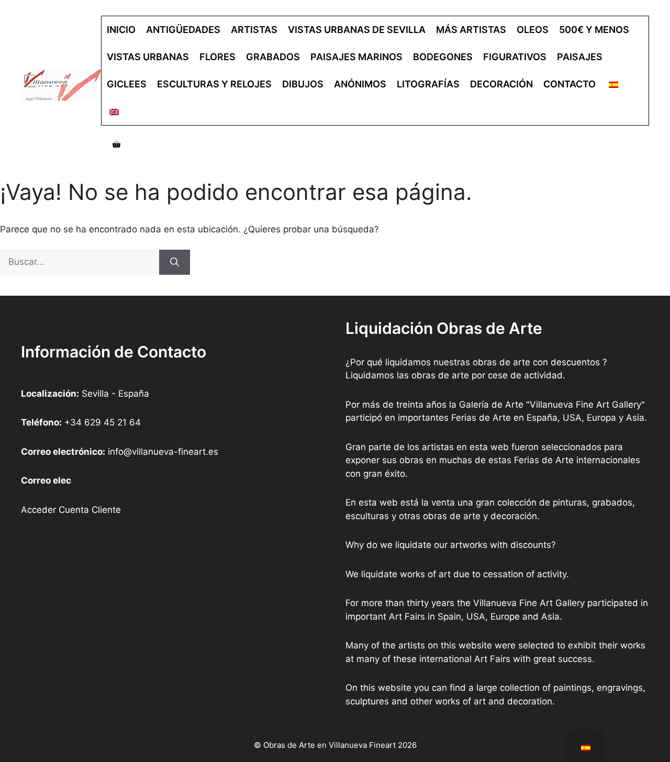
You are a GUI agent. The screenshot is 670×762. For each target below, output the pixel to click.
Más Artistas (471, 29)
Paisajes (579, 56)
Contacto (569, 84)
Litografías (428, 84)
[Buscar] (174, 262)
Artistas (254, 29)
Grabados (273, 56)
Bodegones (443, 56)
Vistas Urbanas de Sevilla (357, 29)
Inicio (121, 29)
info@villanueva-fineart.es (163, 451)
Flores (217, 56)
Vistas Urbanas (148, 56)
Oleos (533, 29)
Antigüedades (183, 29)
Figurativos (514, 56)
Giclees (127, 84)
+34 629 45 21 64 (102, 422)
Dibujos (302, 84)
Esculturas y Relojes (214, 84)
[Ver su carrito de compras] (116, 144)
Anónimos (360, 84)
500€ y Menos (594, 29)
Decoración (501, 84)
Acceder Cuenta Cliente (71, 510)
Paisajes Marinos (356, 56)
